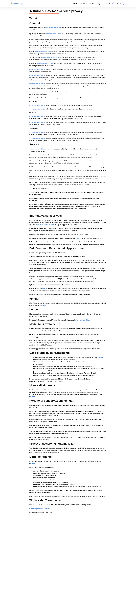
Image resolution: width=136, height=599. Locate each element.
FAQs (99, 4)
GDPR (82, 225)
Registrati (118, 3)
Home (75, 4)
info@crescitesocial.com (83, 320)
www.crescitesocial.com (53, 28)
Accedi (108, 3)
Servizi (84, 4)
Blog (92, 4)
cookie (44, 288)
